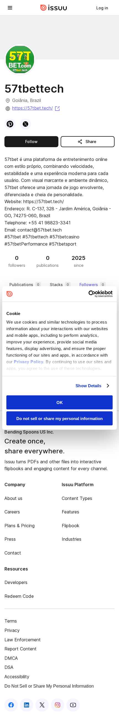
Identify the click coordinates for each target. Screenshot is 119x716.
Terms (10, 621)
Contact (12, 553)
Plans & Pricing (19, 525)
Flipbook (70, 525)
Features (70, 512)
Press (10, 539)
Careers (12, 512)
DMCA (11, 658)
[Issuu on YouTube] (73, 705)
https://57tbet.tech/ (36, 108)
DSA (8, 667)
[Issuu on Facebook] (11, 705)
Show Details (88, 385)
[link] (102, 7)
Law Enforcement (22, 639)
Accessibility (16, 676)
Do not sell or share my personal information (59, 418)
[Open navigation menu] (9, 7)
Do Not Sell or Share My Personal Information (49, 686)
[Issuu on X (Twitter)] (42, 705)
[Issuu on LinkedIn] (26, 705)
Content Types (77, 498)
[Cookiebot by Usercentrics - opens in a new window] (88, 294)
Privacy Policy (28, 361)
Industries (71, 539)
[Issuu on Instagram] (57, 705)
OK (59, 402)
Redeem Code (19, 596)
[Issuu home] (53, 8)
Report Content (20, 649)
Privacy (12, 630)
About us (13, 498)
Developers (15, 582)
